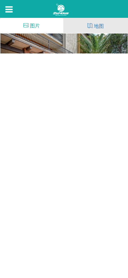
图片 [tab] (34, 25)
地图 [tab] (98, 25)
